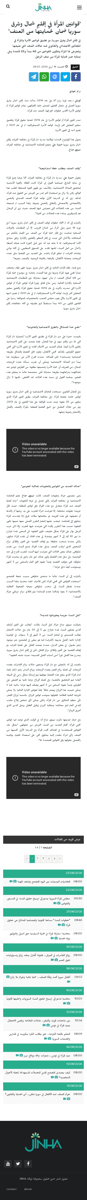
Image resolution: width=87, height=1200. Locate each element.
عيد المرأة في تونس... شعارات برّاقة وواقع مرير (47, 1056)
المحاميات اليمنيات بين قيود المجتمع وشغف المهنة (43, 882)
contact (11, 1190)
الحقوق (75, 67)
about (28, 1190)
